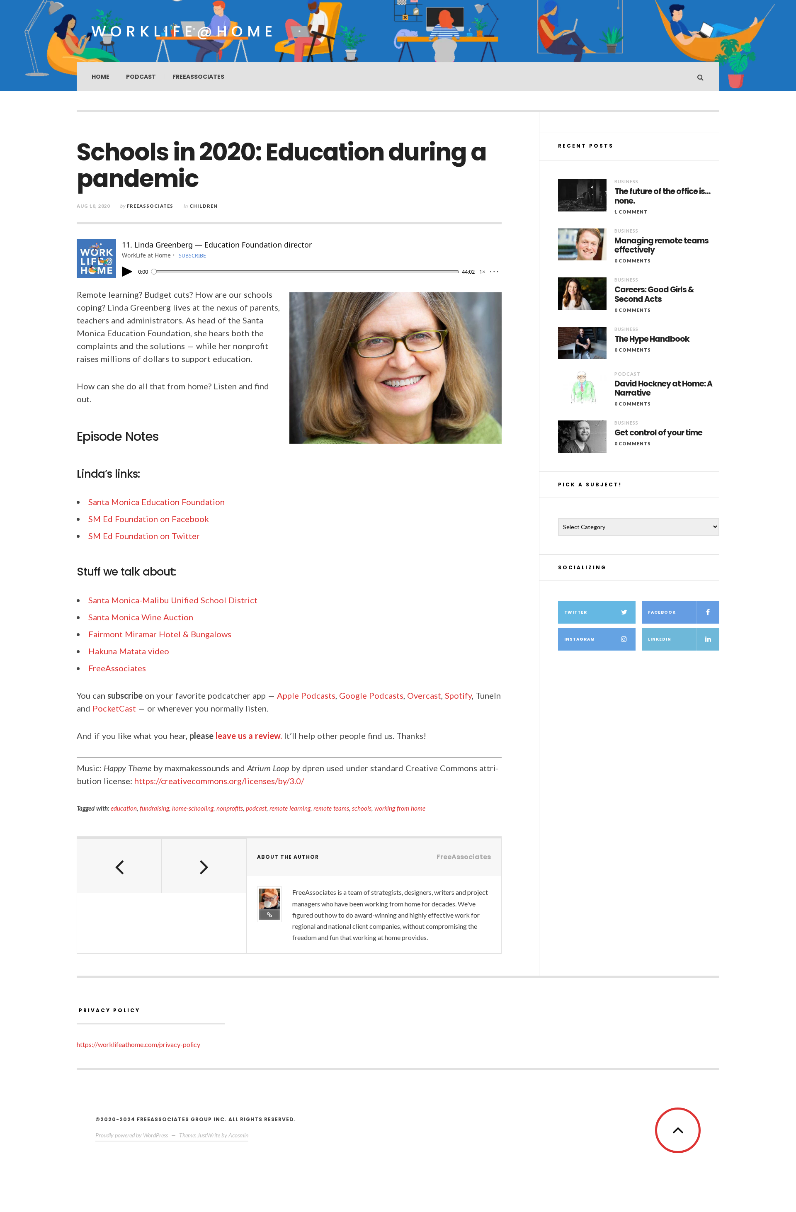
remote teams (331, 808)
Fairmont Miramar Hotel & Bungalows (159, 634)
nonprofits (229, 808)
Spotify (458, 695)
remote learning (290, 808)
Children (203, 206)
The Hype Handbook (651, 339)
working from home (399, 808)
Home (100, 77)
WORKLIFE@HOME (184, 31)
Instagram (579, 639)
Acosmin (238, 1135)
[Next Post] (204, 866)
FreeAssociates (198, 77)
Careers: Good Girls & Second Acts (654, 294)
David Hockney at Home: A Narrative (663, 388)
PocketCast (114, 708)
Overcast (424, 695)
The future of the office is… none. (662, 196)
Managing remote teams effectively (661, 245)
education (124, 808)
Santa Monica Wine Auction (140, 617)
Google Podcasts (371, 695)
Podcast (141, 77)
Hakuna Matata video (128, 651)
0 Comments (632, 260)
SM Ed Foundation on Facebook (148, 519)
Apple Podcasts (306, 695)
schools (361, 808)
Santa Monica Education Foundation (156, 502)
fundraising (154, 808)
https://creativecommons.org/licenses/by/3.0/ (219, 781)
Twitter (575, 612)
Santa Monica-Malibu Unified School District (172, 600)
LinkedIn (659, 639)
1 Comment (631, 211)
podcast (256, 808)
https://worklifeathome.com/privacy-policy (138, 1044)
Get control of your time (658, 433)
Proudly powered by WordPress (131, 1135)
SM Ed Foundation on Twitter (144, 536)
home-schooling (193, 808)
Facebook (662, 612)
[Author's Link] (269, 914)
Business (626, 181)
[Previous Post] (119, 866)
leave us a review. (249, 736)
